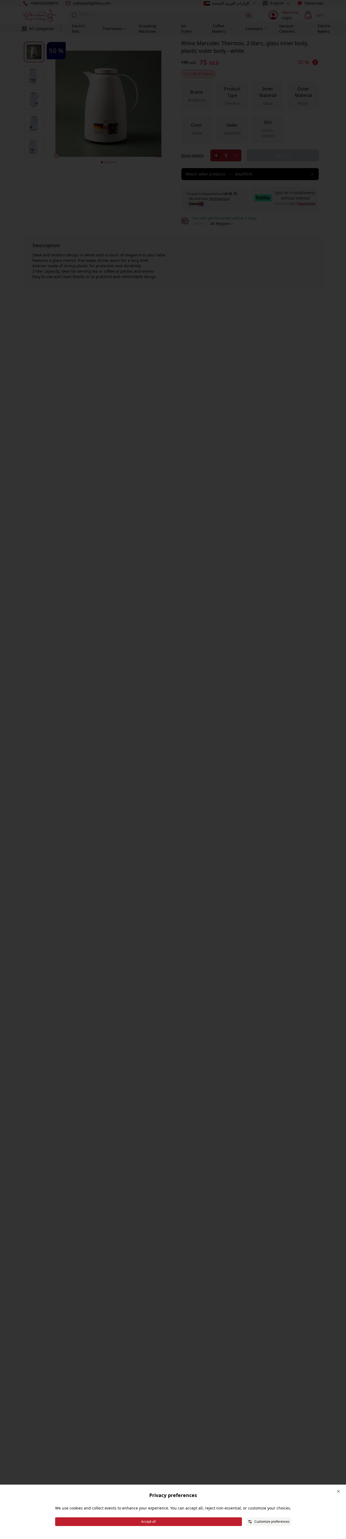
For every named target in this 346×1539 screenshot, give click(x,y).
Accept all (148, 1521)
